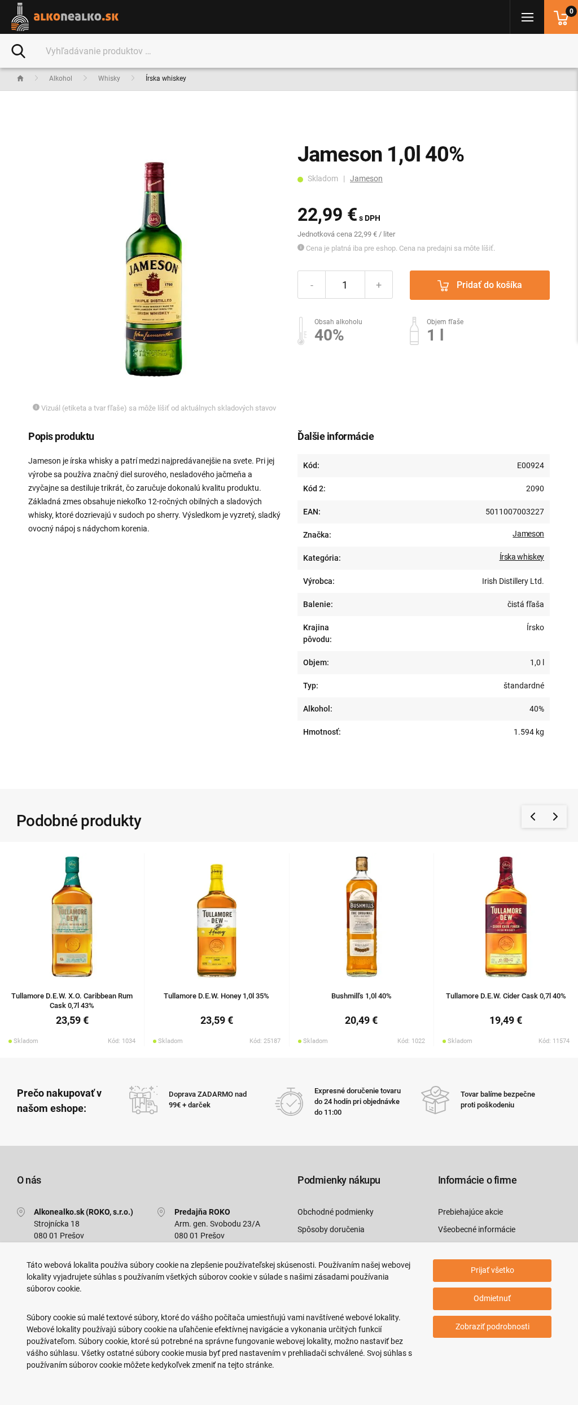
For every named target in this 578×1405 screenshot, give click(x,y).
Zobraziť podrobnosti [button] (492, 1326)
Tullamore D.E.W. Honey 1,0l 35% (216, 996)
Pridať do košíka (488, 285)
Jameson (366, 178)
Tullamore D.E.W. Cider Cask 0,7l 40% (506, 996)
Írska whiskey (522, 556)
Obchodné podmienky (335, 1211)
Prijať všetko (492, 1270)
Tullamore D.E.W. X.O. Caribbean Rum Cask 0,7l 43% (72, 1001)
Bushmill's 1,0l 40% (361, 996)
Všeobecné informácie (476, 1229)
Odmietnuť (492, 1298)
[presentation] (533, 816)
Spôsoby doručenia (331, 1229)
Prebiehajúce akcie (470, 1211)
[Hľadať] (18, 50)
